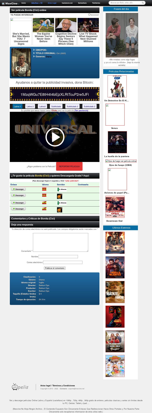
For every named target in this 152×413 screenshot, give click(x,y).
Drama (49, 56)
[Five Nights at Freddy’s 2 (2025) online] (114, 328)
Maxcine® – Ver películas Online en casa (9, 1)
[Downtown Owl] (114, 218)
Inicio (24, 3)
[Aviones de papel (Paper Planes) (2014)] (117, 189)
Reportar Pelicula (69, 166)
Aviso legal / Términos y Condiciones (57, 385)
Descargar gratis (18, 189)
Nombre (34, 256)
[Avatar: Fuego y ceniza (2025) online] (114, 254)
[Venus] (114, 124)
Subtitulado (56, 106)
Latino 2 (30, 106)
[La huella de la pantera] (117, 153)
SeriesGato (82, 3)
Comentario (26, 251)
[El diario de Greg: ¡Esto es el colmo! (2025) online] (114, 377)
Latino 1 (17, 106)
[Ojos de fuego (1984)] (120, 161)
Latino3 (42, 106)
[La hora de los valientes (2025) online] (114, 279)
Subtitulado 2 (72, 106)
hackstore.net (67, 3)
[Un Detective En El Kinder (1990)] (116, 98)
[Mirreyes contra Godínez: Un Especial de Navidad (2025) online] (114, 353)
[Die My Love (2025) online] (114, 303)
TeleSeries (96, 3)
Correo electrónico (34, 262)
